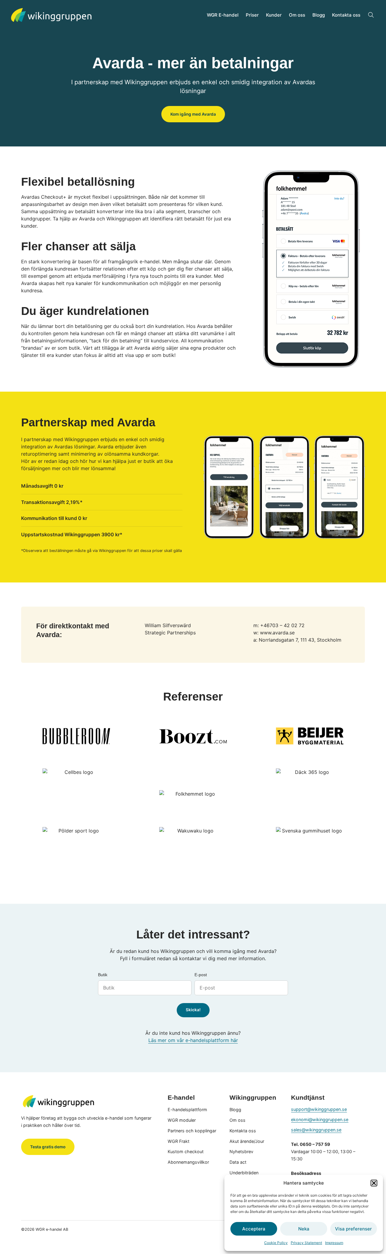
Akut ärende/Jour (246, 1141)
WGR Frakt (178, 1141)
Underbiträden (243, 1172)
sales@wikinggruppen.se (316, 1129)
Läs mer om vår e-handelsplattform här (193, 1040)
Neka (303, 1229)
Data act (237, 1162)
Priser (252, 15)
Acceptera (253, 1229)
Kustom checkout (186, 1151)
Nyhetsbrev (241, 1151)
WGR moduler (182, 1120)
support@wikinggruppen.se (319, 1109)
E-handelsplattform (187, 1109)
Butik (102, 975)
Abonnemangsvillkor (188, 1162)
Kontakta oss (346, 15)
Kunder (274, 15)
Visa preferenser (353, 1229)
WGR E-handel (223, 15)
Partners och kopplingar (192, 1130)
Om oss (297, 15)
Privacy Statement (306, 1242)
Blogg (318, 15)
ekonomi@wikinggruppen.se (319, 1119)
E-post (201, 975)
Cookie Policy (276, 1242)
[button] (374, 1183)
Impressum (334, 1242)
